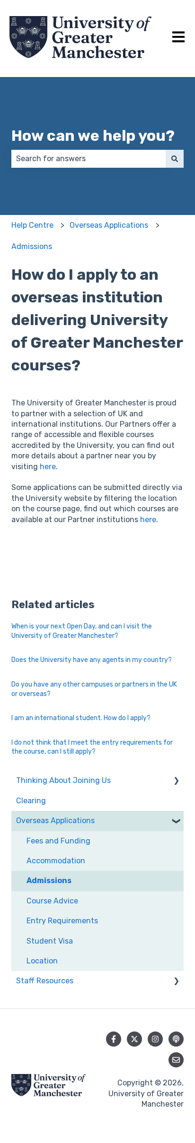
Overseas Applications (109, 225)
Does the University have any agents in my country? (91, 660)
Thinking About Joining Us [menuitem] (63, 780)
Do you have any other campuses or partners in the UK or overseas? (94, 689)
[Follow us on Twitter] (134, 1039)
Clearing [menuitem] (31, 800)
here (48, 466)
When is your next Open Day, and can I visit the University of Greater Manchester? (81, 631)
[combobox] (88, 159)
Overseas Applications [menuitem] (55, 820)
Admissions (31, 246)
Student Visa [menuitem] (50, 941)
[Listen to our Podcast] (176, 1039)
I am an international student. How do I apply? (81, 718)
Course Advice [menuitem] (52, 900)
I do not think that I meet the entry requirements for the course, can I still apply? (92, 747)
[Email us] (176, 1059)
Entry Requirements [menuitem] (62, 920)
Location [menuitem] (42, 960)
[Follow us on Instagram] (155, 1039)
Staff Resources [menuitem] (44, 980)
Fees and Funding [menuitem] (58, 840)
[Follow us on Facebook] (113, 1039)
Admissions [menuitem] (49, 880)
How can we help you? (93, 136)
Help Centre (32, 225)
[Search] (175, 159)
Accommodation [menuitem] (56, 860)
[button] (176, 781)
